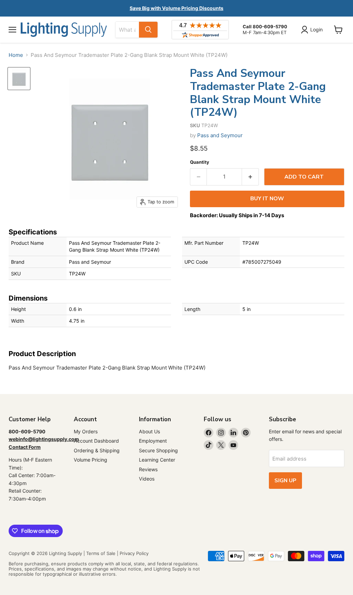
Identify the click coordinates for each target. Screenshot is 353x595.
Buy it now (267, 198)
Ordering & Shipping (97, 450)
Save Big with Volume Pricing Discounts (176, 8)
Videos (146, 479)
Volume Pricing (90, 460)
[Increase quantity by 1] (250, 176)
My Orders (86, 431)
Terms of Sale (100, 553)
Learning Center (157, 460)
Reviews (148, 469)
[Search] (148, 30)
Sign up (285, 480)
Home (16, 55)
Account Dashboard (96, 441)
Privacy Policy (134, 553)
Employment (153, 441)
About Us (149, 431)
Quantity (199, 162)
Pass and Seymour (220, 135)
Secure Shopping (158, 450)
